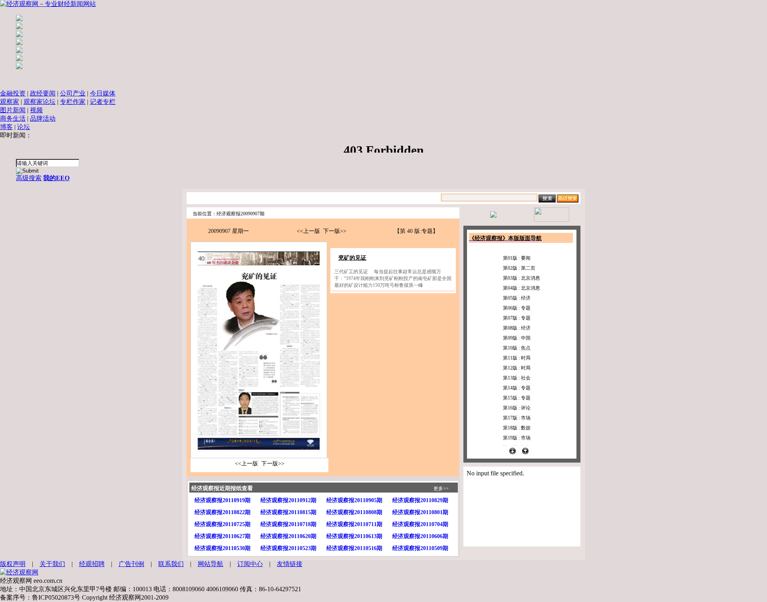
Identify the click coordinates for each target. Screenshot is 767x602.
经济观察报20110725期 (222, 524)
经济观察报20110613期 (354, 536)
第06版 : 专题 (517, 308)
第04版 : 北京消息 (521, 288)
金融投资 (13, 93)
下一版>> (334, 231)
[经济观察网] (19, 572)
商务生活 (13, 118)
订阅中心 (250, 563)
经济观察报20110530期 (222, 548)
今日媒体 (102, 93)
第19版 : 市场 (517, 438)
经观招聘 (92, 563)
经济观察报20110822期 (222, 512)
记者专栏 (102, 101)
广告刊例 (131, 563)
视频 (36, 110)
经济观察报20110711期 (354, 524)
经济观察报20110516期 (354, 548)
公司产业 (72, 93)
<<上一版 (308, 231)
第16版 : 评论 (517, 408)
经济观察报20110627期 (222, 536)
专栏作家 (72, 101)
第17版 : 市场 (517, 418)
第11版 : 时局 (517, 358)
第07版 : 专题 (517, 318)
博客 (6, 126)
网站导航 (210, 563)
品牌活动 (43, 118)
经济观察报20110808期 (354, 512)
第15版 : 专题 (517, 398)
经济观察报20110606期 (420, 536)
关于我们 (52, 563)
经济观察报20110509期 (420, 548)
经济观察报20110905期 (354, 500)
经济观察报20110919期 (222, 500)
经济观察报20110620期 (288, 536)
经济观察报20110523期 (288, 548)
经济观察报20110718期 (288, 524)
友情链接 (289, 563)
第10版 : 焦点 (517, 348)
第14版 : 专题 (517, 388)
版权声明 (13, 563)
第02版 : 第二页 (519, 268)
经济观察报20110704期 (420, 524)
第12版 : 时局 (517, 368)
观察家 (9, 101)
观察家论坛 (40, 101)
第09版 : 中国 (517, 338)
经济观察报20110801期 (420, 512)
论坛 (23, 126)
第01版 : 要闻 (517, 258)
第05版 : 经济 (517, 298)
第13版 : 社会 (517, 378)
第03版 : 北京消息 (521, 278)
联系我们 (171, 563)
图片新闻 (13, 110)
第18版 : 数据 (517, 428)
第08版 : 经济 (517, 328)
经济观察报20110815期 (288, 512)
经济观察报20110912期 (288, 500)
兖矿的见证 (352, 258)
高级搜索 (29, 178)
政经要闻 (43, 93)
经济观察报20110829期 (420, 500)
